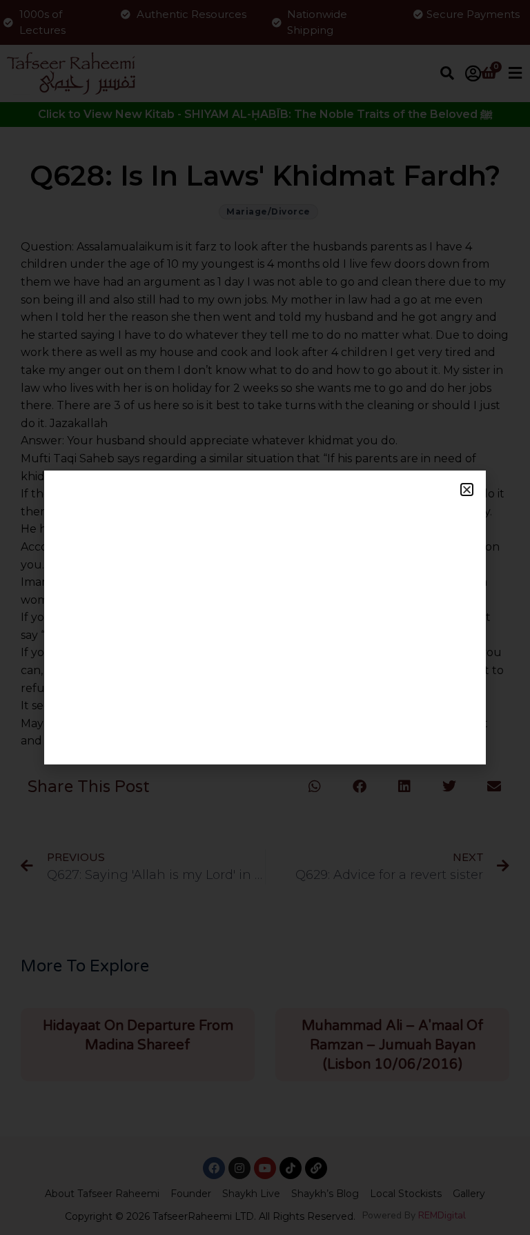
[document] (265, 617)
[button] (467, 489)
